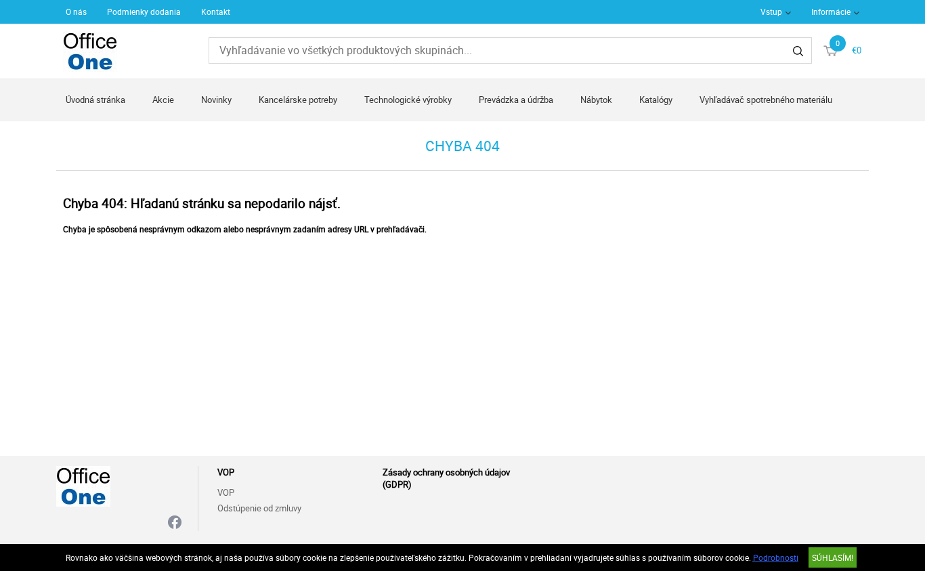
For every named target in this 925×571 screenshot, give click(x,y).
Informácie (831, 11)
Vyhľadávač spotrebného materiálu (766, 99)
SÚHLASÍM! (832, 557)
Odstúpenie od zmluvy (259, 508)
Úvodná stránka (95, 99)
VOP (225, 492)
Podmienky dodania (144, 11)
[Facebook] (174, 523)
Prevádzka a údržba (516, 99)
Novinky (216, 99)
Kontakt (215, 11)
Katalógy (655, 99)
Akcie (163, 99)
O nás (76, 11)
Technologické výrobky (408, 99)
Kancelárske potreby (298, 99)
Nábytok (596, 99)
